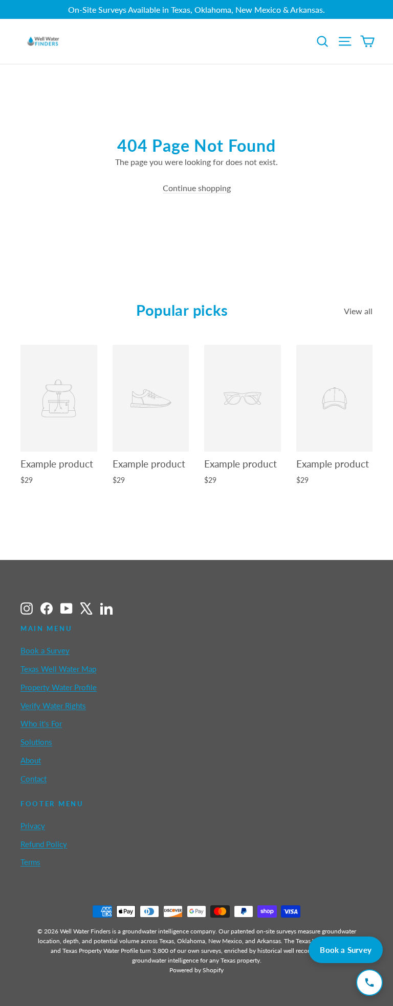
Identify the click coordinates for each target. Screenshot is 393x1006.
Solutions (36, 741)
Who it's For (41, 723)
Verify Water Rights (53, 705)
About (30, 760)
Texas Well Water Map (58, 668)
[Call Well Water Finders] (369, 982)
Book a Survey (45, 650)
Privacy (32, 825)
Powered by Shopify (196, 970)
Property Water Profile (58, 687)
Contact (33, 778)
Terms (30, 862)
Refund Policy (43, 844)
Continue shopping (197, 188)
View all (358, 311)
